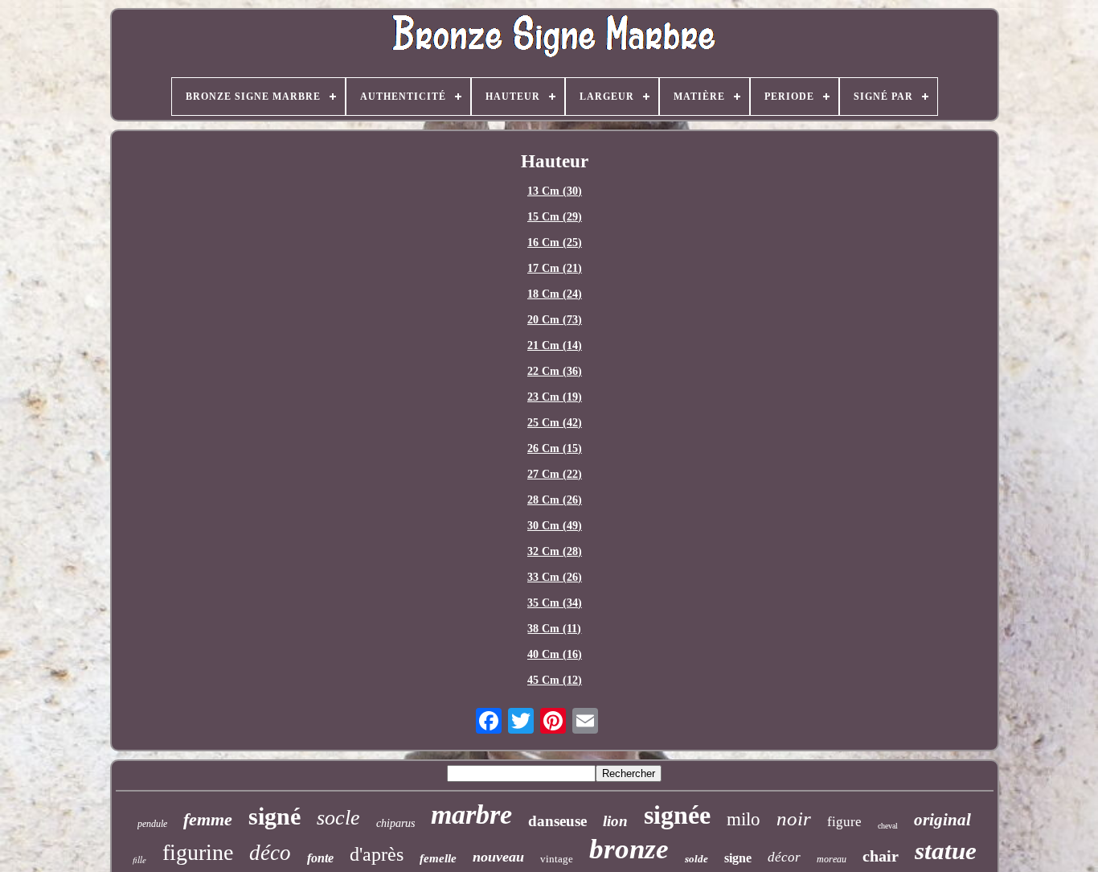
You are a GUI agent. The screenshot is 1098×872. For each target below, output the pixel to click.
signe (738, 858)
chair (880, 856)
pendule (152, 823)
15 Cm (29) (554, 217)
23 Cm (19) (554, 397)
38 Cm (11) (554, 629)
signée (677, 814)
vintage (556, 859)
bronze (629, 849)
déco (270, 853)
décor (784, 857)
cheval (888, 825)
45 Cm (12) (554, 680)
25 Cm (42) (554, 423)
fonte (320, 858)
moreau (831, 859)
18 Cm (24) (554, 294)
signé (274, 816)
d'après (377, 854)
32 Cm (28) (554, 551)
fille (139, 859)
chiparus (395, 823)
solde (696, 859)
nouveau (498, 857)
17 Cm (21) (554, 268)
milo (743, 819)
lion (615, 820)
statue (946, 851)
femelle (438, 858)
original (942, 819)
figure (844, 821)
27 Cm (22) (554, 474)
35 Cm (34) (554, 603)
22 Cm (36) (554, 371)
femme (207, 819)
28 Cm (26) (554, 500)
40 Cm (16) (554, 654)
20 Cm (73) (554, 320)
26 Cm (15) (554, 448)
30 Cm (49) (554, 526)
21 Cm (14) (554, 345)
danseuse (557, 820)
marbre (471, 814)
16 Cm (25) (554, 243)
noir (793, 818)
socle (338, 817)
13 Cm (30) (554, 191)
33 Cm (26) (554, 577)
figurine (197, 852)
